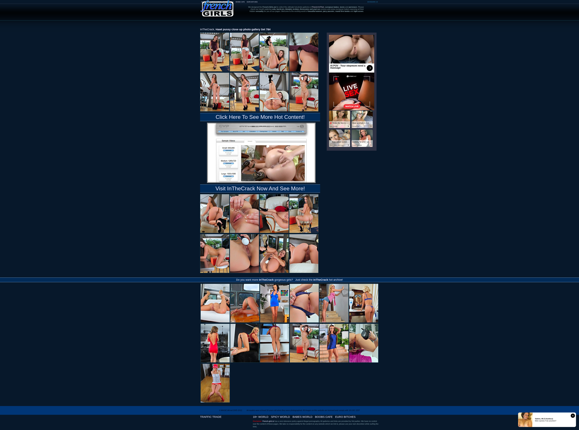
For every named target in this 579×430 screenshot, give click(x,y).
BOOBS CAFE (240, 2)
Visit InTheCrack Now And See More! (260, 188)
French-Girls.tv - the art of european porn (217, 6)
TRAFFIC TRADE (210, 416)
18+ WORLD (260, 416)
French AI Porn (318, 7)
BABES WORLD (302, 416)
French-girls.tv (268, 421)
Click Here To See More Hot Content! (260, 117)
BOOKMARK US (372, 2)
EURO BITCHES (252, 2)
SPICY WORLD (280, 416)
